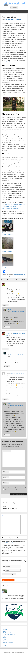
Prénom (3, 566)
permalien (15, 276)
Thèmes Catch (18, 653)
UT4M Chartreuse (10, 62)
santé (4, 644)
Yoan (9, 353)
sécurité (4, 645)
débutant (5, 629)
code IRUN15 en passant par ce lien (9, 542)
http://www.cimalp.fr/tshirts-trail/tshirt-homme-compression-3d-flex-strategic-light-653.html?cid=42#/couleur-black (14, 206)
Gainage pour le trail (7, 267)
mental (4, 639)
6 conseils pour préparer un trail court (7, 233)
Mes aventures (6, 640)
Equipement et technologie (19, 274)
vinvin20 (8, 284)
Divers (4, 631)
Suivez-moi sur (7, 580)
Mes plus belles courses (8, 642)
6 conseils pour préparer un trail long (7, 250)
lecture (4, 637)
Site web (5, 482)
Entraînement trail (7, 632)
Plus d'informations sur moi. (10, 600)
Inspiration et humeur (7, 636)
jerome (17, 19)
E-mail (4, 477)
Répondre (5, 305)
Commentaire (6, 451)
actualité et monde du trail (8, 628)
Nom (4, 471)
